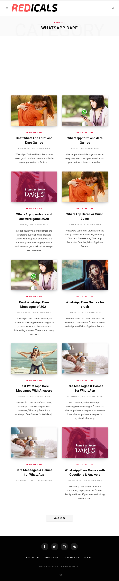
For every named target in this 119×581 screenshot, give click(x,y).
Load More (59, 518)
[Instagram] (64, 546)
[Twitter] (54, 546)
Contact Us (32, 557)
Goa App (88, 557)
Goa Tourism (72, 557)
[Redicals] (34, 8)
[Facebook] (44, 546)
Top (60, 575)
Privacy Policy (52, 557)
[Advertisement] (59, 65)
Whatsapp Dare (34, 133)
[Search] (113, 8)
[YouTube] (74, 546)
